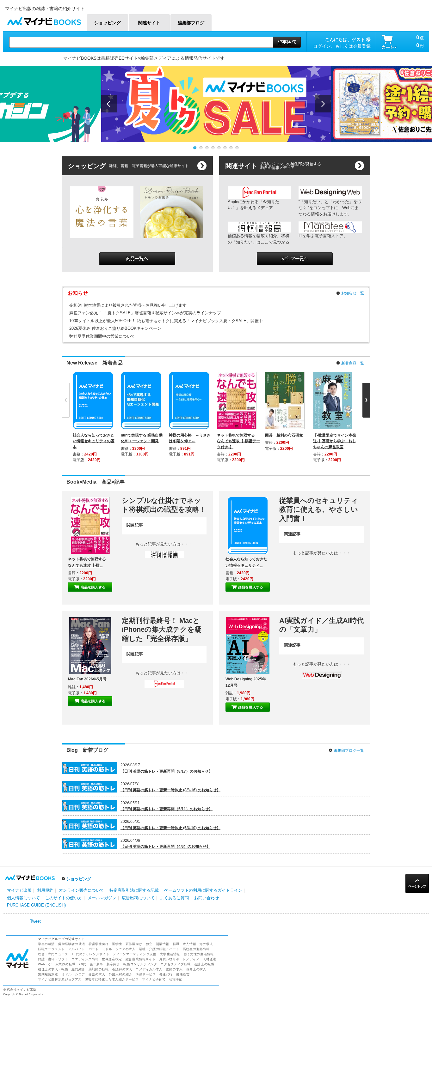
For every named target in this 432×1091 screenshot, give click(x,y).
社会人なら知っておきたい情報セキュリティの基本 (93, 441)
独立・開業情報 (157, 944)
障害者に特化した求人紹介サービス (112, 979)
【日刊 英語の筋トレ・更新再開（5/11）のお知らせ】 (166, 809)
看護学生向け (99, 944)
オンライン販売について (81, 890)
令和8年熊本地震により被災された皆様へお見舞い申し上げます (128, 305)
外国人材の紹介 (120, 974)
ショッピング (78, 879)
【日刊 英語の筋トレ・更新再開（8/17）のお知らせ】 (166, 771)
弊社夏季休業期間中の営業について (102, 336)
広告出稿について (138, 897)
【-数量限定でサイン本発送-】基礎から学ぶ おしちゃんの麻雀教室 (334, 441)
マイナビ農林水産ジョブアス (60, 979)
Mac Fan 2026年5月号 (87, 679)
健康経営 (182, 974)
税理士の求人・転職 (53, 969)
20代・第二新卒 (91, 964)
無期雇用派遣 (48, 974)
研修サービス (146, 974)
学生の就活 (46, 944)
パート (94, 949)
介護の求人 (97, 974)
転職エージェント (51, 949)
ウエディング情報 (84, 959)
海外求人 (206, 944)
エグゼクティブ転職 (175, 964)
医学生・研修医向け (127, 944)
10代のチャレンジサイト (90, 954)
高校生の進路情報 (196, 949)
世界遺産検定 (112, 959)
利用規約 (45, 890)
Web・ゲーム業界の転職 (56, 964)
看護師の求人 (122, 969)
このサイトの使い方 (63, 897)
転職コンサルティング (140, 964)
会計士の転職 (204, 964)
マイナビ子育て (153, 979)
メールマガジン (102, 897)
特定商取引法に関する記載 (134, 890)
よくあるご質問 (174, 897)
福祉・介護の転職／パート (159, 949)
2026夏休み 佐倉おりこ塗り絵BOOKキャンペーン (115, 328)
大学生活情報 (170, 954)
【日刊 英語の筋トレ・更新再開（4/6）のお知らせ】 (165, 846)
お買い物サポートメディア (179, 959)
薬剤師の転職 (99, 969)
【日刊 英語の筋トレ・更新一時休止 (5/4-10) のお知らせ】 (170, 828)
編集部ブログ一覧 (349, 750)
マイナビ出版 (19, 890)
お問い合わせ (206, 897)
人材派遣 (209, 959)
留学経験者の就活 (71, 944)
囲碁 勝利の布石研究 (284, 435)
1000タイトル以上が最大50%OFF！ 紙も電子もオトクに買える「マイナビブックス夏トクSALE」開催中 (166, 320)
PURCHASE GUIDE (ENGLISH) (36, 905)
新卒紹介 (113, 964)
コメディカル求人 (149, 969)
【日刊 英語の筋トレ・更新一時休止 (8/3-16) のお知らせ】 (170, 790)
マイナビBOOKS (44, 19)
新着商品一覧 (352, 363)
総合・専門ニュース (53, 954)
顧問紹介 (78, 969)
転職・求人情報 (184, 944)
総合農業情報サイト (141, 959)
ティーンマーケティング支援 (135, 954)
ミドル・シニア (73, 974)
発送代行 (166, 974)
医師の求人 (174, 969)
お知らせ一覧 (352, 293)
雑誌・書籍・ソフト (53, 959)
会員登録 (362, 46)
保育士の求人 (196, 969)
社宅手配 (175, 979)
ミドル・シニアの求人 (119, 949)
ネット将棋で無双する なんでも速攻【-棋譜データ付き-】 (238, 441)
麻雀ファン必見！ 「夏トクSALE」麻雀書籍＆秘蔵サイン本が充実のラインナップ (145, 312)
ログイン (322, 46)
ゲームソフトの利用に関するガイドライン (203, 890)
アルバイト (76, 949)
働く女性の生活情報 (198, 954)
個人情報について (23, 897)
